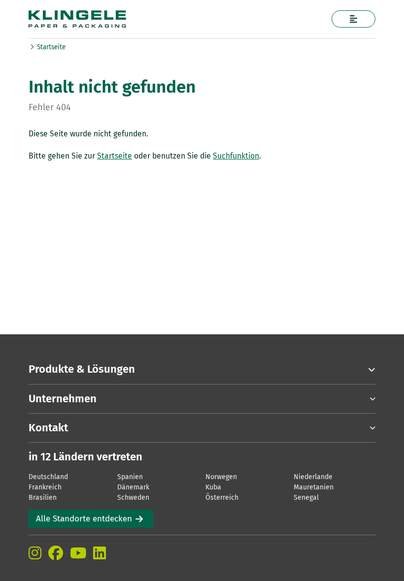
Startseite (51, 47)
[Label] (353, 19)
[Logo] (164, 19)
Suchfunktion (236, 156)
